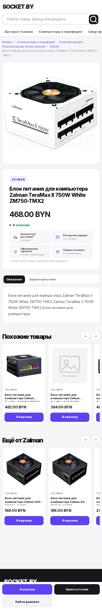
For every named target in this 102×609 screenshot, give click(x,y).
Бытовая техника (19, 32)
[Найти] (93, 19)
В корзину (27, 589)
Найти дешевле (27, 601)
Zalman (18, 179)
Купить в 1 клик (77, 589)
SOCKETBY (17, 6)
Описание (14, 279)
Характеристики (42, 279)
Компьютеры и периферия (60, 32)
